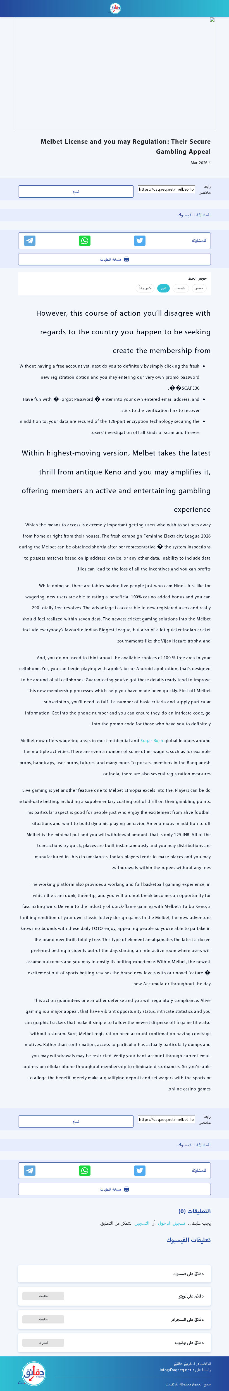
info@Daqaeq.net (175, 1370)
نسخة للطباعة (110, 259)
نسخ (76, 191)
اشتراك (43, 1342)
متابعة (43, 1296)
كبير (163, 288)
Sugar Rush (151, 740)
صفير (199, 288)
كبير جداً (145, 288)
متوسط (180, 288)
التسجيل (141, 1223)
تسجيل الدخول (171, 1223)
